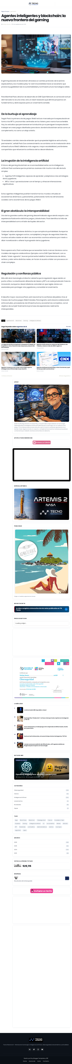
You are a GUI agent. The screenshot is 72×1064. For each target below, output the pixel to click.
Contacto (46, 1061)
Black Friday (23, 820)
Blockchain (19, 320)
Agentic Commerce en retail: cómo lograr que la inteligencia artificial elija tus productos (16, 368)
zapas (41, 808)
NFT (16, 827)
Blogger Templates (39, 1058)
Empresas (17, 823)
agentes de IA (13, 11)
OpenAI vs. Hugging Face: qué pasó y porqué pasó (36, 774)
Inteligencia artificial (35, 320)
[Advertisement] (42, 642)
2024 (41, 849)
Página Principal (5, 11)
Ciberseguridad (41, 790)
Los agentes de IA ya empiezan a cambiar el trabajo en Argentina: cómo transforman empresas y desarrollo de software (18, 346)
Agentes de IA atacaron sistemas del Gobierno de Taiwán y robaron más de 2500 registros (52, 345)
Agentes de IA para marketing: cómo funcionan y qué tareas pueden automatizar (53, 368)
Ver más (68, 326)
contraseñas (31, 827)
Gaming (25, 320)
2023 (41, 853)
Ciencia (41, 794)
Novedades (41, 804)
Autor (39, 1061)
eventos (51, 827)
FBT (47, 1058)
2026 (41, 842)
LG (43, 823)
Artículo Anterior (7, 376)
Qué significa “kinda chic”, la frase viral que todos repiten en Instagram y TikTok (46, 718)
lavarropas (58, 827)
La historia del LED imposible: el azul (35, 710)
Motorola (65, 823)
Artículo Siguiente (64, 376)
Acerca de (32, 1061)
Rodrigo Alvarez (7, 24)
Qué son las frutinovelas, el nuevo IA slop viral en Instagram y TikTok (45, 736)
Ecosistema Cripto (59, 820)
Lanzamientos (41, 801)
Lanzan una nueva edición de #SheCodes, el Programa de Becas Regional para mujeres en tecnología (44, 744)
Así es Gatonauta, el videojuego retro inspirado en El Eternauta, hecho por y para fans (46, 727)
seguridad (18, 830)
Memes (58, 823)
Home (25, 1061)
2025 (41, 846)
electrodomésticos (42, 827)
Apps (16, 820)
